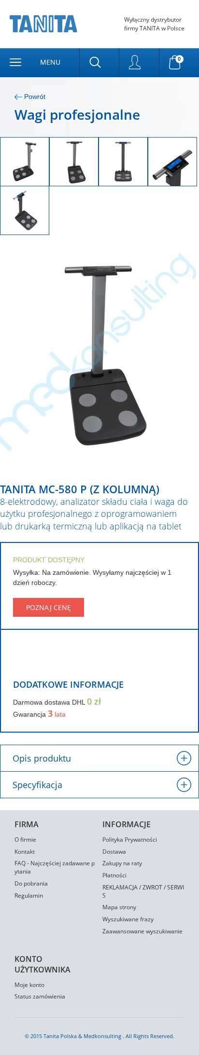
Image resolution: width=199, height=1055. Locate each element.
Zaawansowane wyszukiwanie (142, 931)
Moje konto (29, 985)
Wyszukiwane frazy (128, 919)
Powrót (33, 96)
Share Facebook (19, 660)
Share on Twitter (36, 660)
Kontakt (24, 851)
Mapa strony (119, 907)
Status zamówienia (39, 996)
